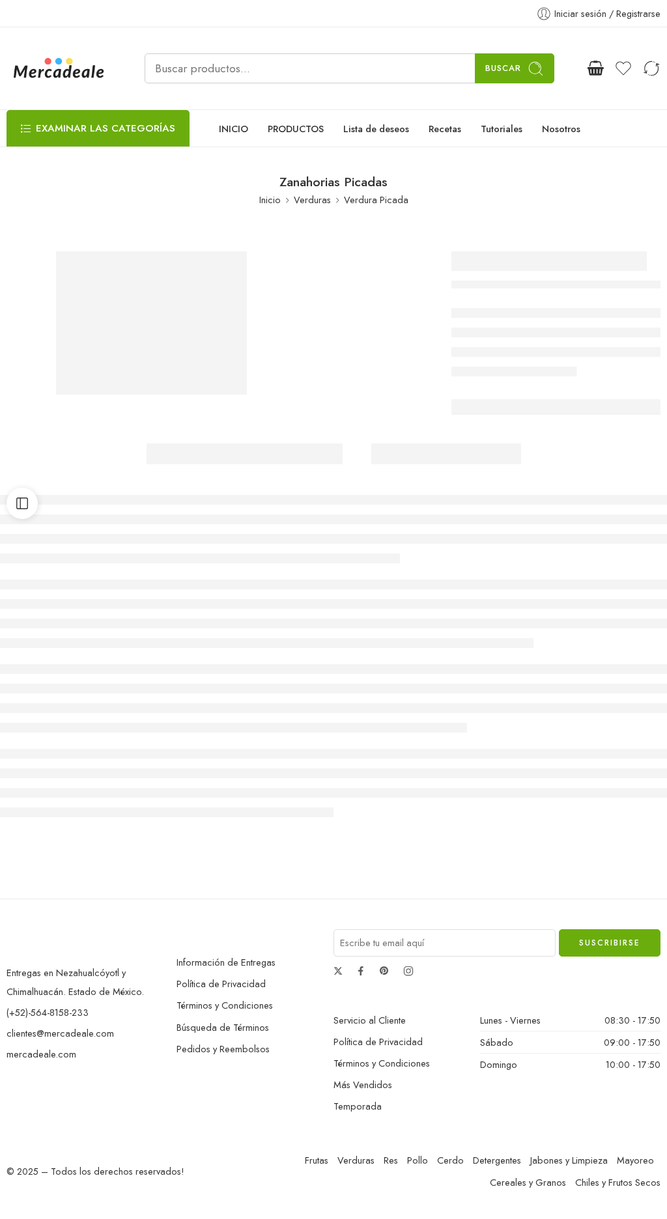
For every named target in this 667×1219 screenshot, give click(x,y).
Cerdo (450, 1160)
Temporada (358, 1106)
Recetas (445, 128)
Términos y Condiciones (225, 1005)
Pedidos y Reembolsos (223, 1049)
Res (391, 1160)
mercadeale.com (41, 1054)
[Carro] (595, 68)
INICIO (233, 128)
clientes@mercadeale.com (60, 1033)
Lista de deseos (376, 128)
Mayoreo (635, 1160)
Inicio (270, 199)
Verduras (312, 199)
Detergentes (497, 1160)
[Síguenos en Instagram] (408, 971)
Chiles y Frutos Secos (617, 1182)
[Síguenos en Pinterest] (384, 971)
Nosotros (561, 128)
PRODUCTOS (296, 128)
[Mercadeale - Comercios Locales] (59, 68)
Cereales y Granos (528, 1182)
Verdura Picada (376, 199)
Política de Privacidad (221, 983)
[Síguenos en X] (338, 970)
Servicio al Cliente (370, 1020)
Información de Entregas (226, 962)
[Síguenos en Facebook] (361, 971)
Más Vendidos (363, 1084)
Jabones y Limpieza (569, 1160)
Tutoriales (501, 128)
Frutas (316, 1160)
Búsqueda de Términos (223, 1027)
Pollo (417, 1160)
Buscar (503, 68)
